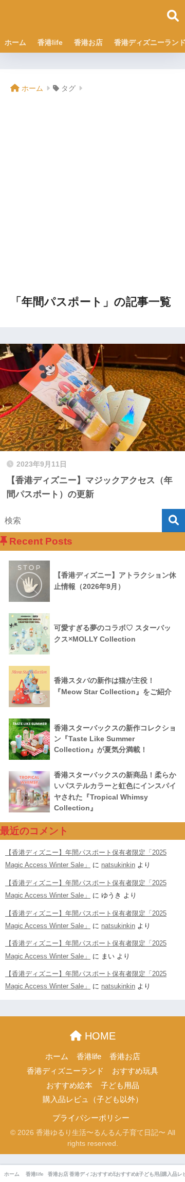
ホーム (15, 42)
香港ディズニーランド (65, 1071)
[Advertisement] (92, 195)
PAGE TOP (169, 1138)
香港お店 (88, 42)
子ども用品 (120, 1085)
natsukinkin (118, 865)
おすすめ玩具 (135, 1071)
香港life (50, 42)
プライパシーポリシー (91, 1118)
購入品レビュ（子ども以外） (93, 1099)
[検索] (173, 520)
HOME (99, 1036)
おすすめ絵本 (69, 1085)
